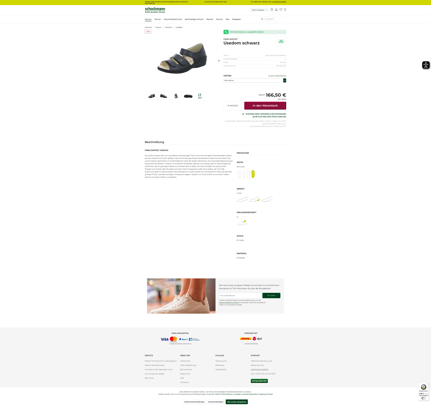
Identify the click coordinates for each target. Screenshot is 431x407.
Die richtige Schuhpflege (154, 374)
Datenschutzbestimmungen (228, 302)
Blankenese (220, 365)
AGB (182, 378)
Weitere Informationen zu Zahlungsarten (161, 361)
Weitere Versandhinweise (154, 365)
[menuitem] (271, 10)
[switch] (423, 398)
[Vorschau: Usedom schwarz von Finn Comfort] (151, 96)
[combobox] (254, 80)
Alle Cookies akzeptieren (236, 402)
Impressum (184, 382)
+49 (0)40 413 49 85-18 (279, 2)
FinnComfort (230, 39)
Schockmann (185, 361)
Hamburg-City (221, 361)
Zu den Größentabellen (277, 76)
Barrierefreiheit (186, 370)
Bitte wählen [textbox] (229, 80)
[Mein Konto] (276, 9)
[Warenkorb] (285, 9)
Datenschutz (185, 374)
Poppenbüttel (221, 370)
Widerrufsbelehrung (188, 365)
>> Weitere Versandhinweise (251, 343)
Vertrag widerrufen (259, 381)
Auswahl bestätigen (215, 402)
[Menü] (427, 384)
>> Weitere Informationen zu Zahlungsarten (180, 343)
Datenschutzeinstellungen (194, 402)
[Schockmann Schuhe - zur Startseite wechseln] (155, 10)
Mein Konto (149, 378)
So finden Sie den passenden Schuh (159, 370)
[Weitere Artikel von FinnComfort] (281, 41)
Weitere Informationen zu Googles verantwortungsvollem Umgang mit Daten (244, 394)
